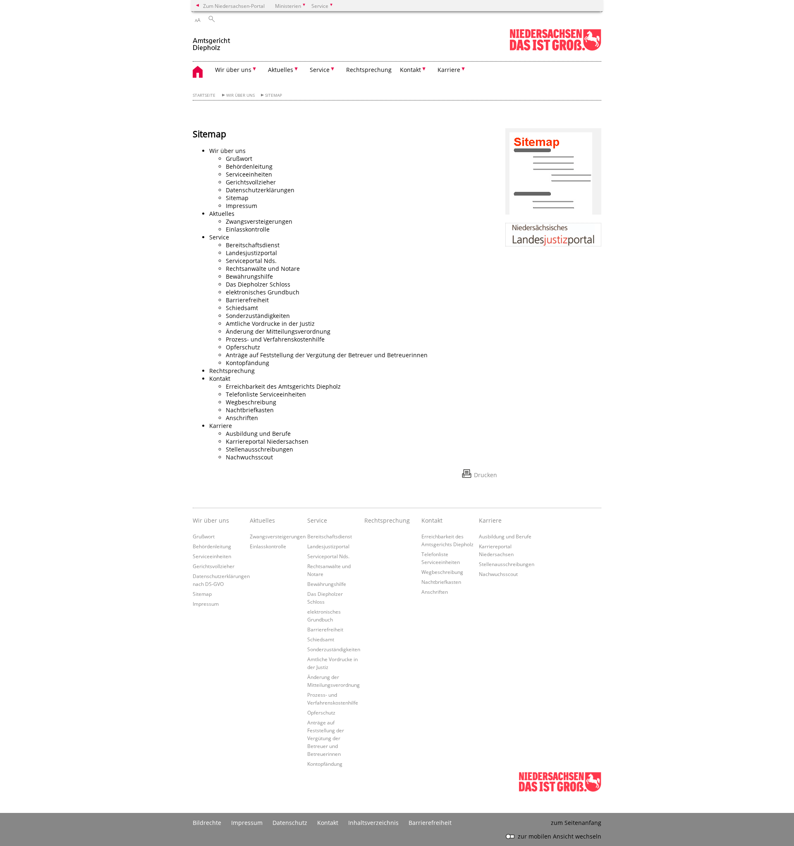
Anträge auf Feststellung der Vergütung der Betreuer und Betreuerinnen (327, 355)
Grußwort (239, 159)
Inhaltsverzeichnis (373, 823)
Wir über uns (240, 95)
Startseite (204, 95)
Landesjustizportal (251, 253)
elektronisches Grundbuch (262, 292)
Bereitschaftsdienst (253, 245)
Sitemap (273, 95)
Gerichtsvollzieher (251, 182)
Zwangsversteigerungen (259, 221)
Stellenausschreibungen (259, 449)
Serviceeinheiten (249, 174)
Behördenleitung (249, 166)
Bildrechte (207, 823)
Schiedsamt (242, 308)
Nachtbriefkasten (250, 410)
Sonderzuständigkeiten (258, 316)
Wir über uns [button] (233, 70)
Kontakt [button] (410, 70)
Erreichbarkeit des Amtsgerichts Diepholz (283, 386)
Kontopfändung (247, 363)
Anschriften (242, 418)
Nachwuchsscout (249, 457)
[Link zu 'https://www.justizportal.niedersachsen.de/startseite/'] (553, 234)
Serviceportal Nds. (251, 261)
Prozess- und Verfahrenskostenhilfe (275, 339)
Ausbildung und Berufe (258, 433)
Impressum (241, 206)
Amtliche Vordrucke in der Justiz (270, 323)
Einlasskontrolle (248, 229)
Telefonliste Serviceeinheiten (266, 394)
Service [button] (320, 70)
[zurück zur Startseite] (212, 41)
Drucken (485, 475)
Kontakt (327, 823)
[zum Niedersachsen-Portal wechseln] (555, 49)
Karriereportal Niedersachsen (267, 441)
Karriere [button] (449, 70)
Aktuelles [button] (280, 70)
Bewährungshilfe (249, 276)
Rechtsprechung (369, 70)
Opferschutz (243, 347)
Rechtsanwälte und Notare (263, 268)
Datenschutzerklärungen (260, 190)
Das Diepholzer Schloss (258, 284)
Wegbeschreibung (251, 402)
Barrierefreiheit (247, 300)
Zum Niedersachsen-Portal (234, 5)
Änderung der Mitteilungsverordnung (278, 331)
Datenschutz (290, 823)
